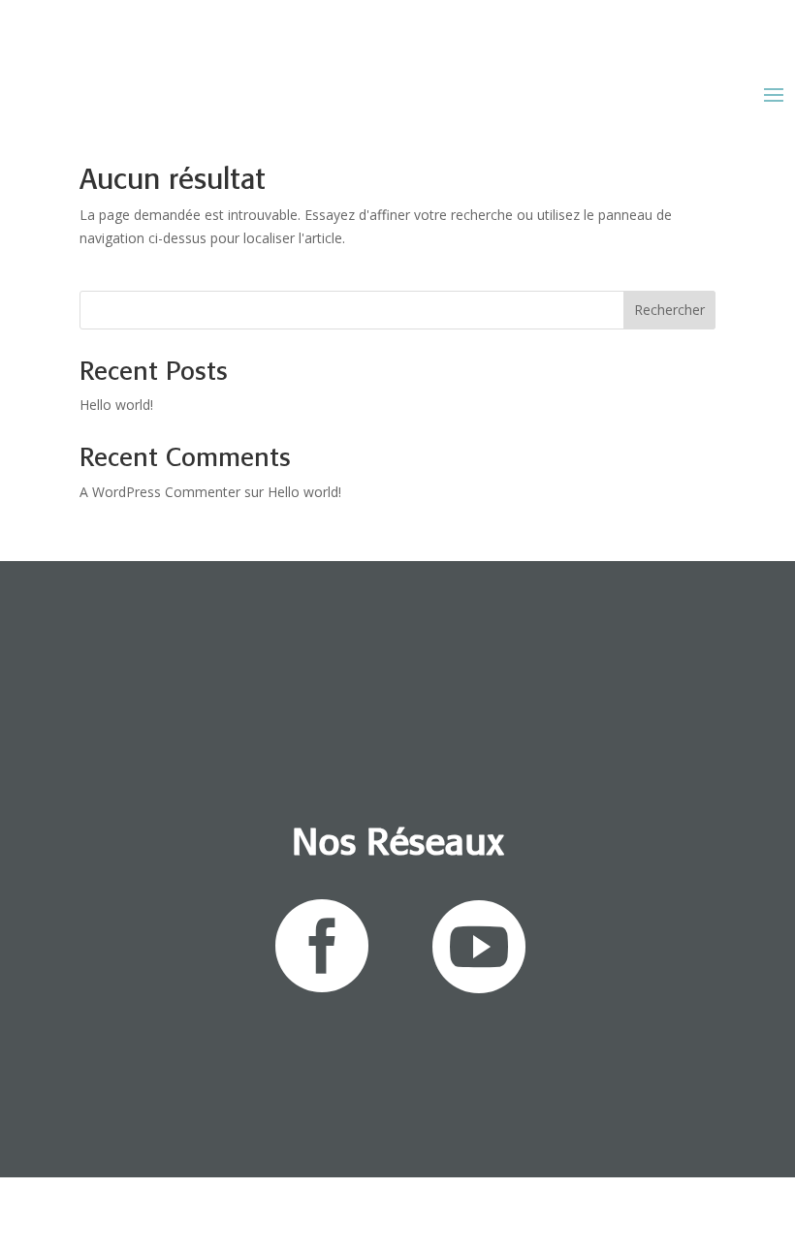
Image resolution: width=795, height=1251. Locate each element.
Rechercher (669, 309)
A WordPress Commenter (160, 492)
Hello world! (116, 404)
